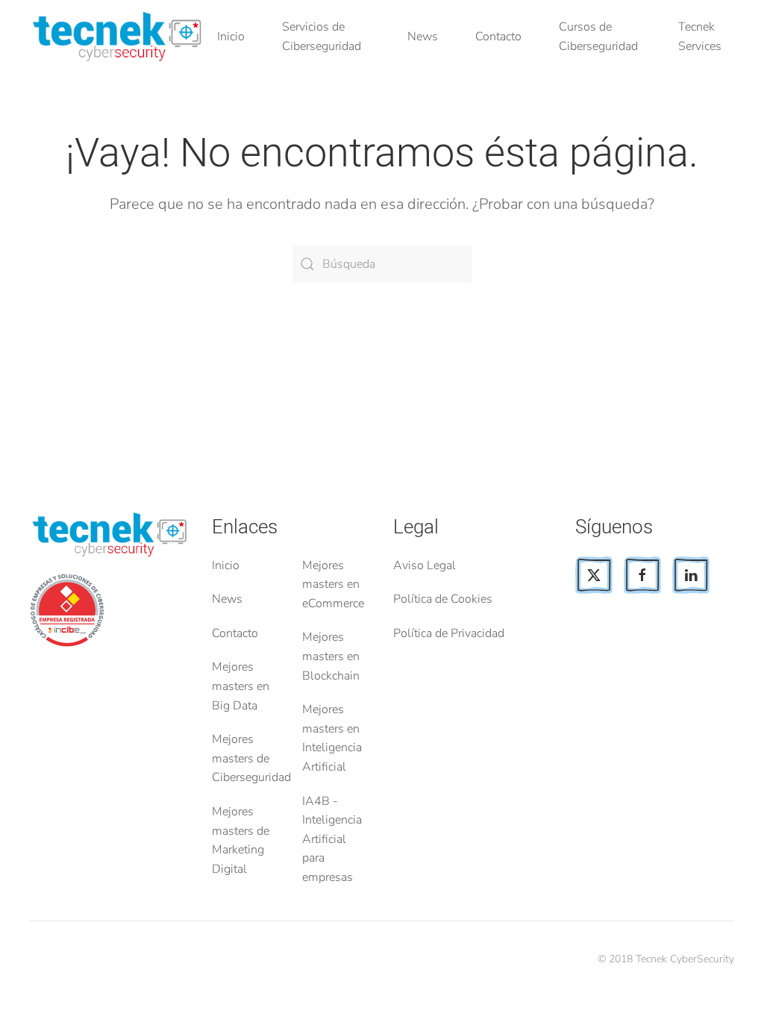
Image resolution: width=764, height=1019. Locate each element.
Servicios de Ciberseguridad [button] (321, 36)
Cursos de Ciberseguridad (598, 36)
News (422, 36)
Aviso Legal (424, 565)
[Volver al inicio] (120, 37)
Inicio (231, 36)
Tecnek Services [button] (699, 36)
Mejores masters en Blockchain (331, 656)
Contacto (498, 36)
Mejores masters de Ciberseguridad (251, 758)
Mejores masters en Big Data (240, 686)
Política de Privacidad (448, 633)
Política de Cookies (442, 599)
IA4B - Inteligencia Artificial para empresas (332, 839)
